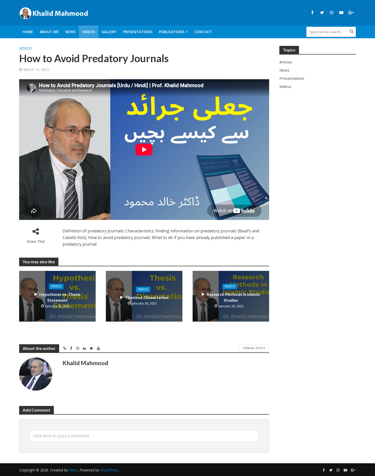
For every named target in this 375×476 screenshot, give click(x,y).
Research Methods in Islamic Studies (233, 297)
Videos (88, 31)
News (70, 31)
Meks (73, 470)
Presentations (137, 31)
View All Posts (254, 348)
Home (27, 31)
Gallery (109, 31)
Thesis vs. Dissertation (146, 297)
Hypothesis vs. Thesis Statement (60, 297)
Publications (171, 31)
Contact (203, 31)
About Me (49, 31)
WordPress (109, 470)
